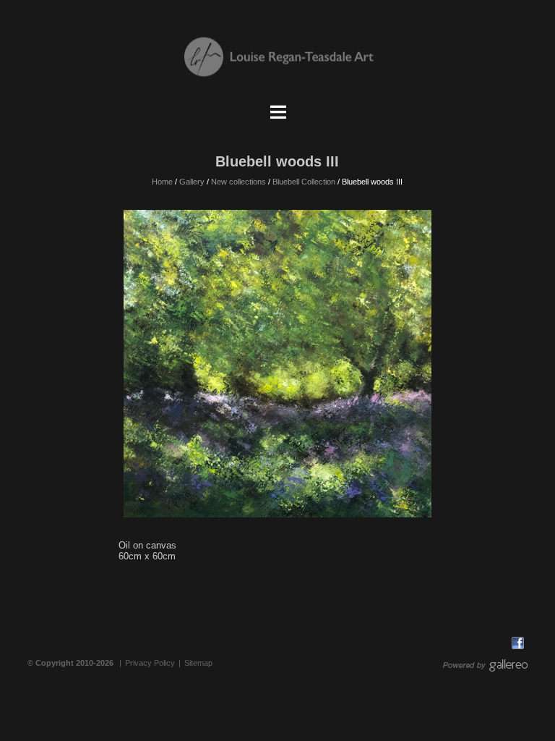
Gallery (192, 181)
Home (162, 181)
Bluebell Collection (303, 181)
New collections (238, 181)
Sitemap (198, 663)
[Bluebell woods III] (277, 363)
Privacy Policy (150, 663)
